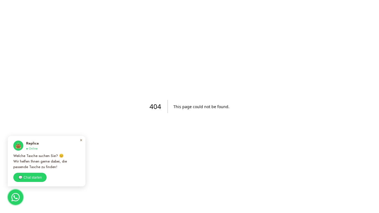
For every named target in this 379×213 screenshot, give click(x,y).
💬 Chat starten (30, 177)
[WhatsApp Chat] (15, 197)
